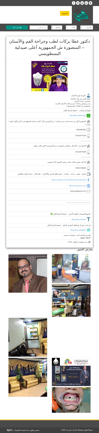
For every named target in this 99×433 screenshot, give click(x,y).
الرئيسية (65, 13)
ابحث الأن (16, 27)
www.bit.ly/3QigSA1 (78, 230)
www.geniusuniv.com (77, 186)
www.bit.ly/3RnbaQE (78, 115)
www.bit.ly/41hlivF (79, 219)
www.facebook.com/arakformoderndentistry (69, 180)
